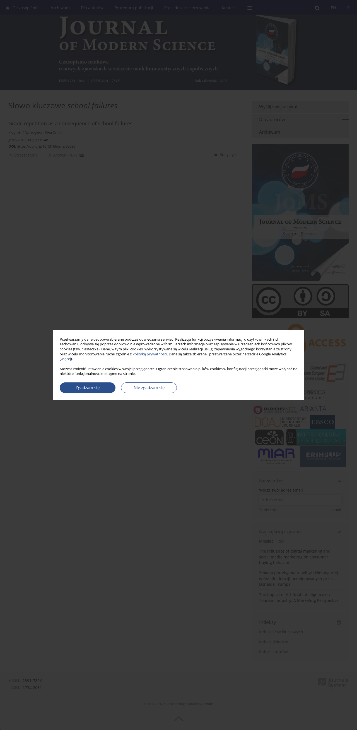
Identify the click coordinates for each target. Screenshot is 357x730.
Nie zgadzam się (149, 387)
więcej (66, 359)
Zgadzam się (88, 387)
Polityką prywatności (149, 354)
